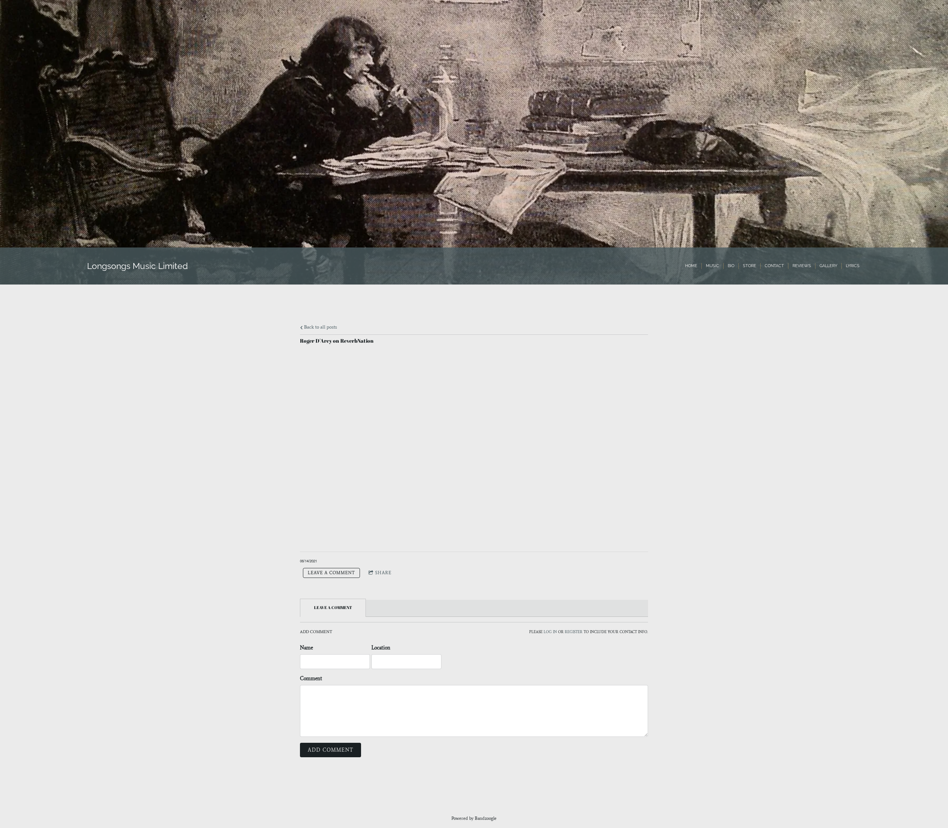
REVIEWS (801, 265)
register (574, 632)
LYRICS (852, 265)
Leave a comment (331, 572)
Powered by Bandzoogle (474, 818)
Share (383, 572)
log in (550, 632)
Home (691, 265)
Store (749, 265)
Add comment (330, 750)
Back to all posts (320, 327)
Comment (311, 678)
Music (712, 265)
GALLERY (828, 265)
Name (306, 648)
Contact (774, 265)
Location (380, 648)
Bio (731, 265)
